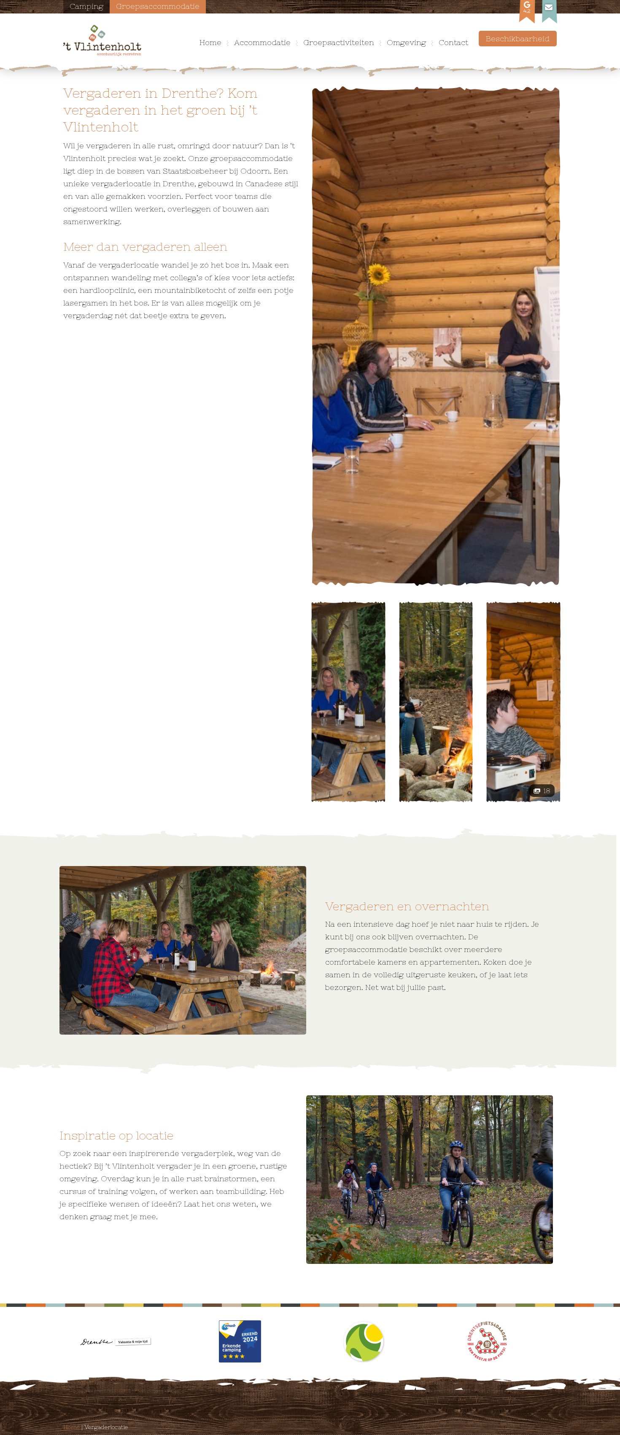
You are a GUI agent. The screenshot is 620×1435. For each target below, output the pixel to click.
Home (210, 42)
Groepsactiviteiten (338, 42)
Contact (453, 42)
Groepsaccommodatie (157, 6)
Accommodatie (262, 42)
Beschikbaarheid (518, 38)
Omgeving (406, 42)
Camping (86, 6)
